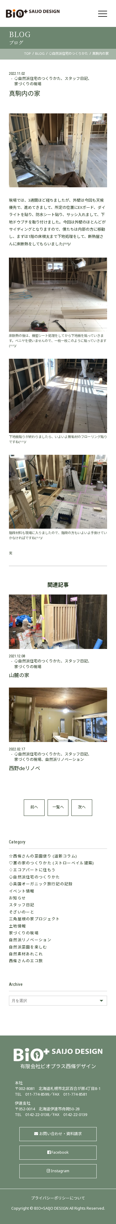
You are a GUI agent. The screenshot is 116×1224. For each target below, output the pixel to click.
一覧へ (58, 807)
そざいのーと (22, 912)
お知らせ (17, 898)
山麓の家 (19, 676)
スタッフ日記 (76, 79)
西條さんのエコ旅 (26, 961)
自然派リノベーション (30, 940)
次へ (82, 807)
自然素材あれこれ (26, 954)
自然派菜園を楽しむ (28, 947)
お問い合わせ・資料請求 (60, 1134)
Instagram (60, 1171)
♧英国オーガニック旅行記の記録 (41, 884)
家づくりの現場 (27, 84)
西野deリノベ (24, 769)
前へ (34, 807)
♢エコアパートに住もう (32, 870)
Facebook (60, 1153)
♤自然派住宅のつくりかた (37, 79)
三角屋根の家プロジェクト (34, 919)
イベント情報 (22, 891)
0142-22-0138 (37, 1115)
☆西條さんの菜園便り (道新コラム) (43, 856)
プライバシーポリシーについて (58, 1198)
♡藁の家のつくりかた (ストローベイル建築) (51, 863)
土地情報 (17, 926)
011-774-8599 (37, 1095)
